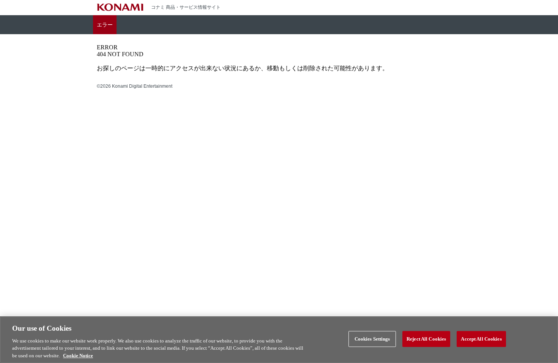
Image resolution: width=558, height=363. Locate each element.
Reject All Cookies (426, 339)
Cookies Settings (372, 339)
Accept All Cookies (481, 339)
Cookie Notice (78, 355)
